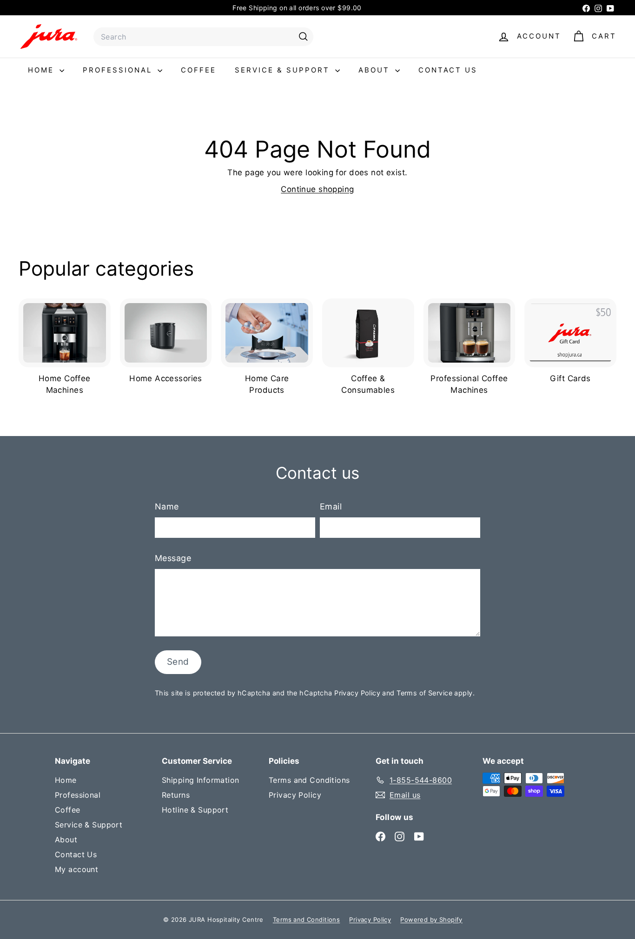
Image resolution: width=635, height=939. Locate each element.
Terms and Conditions (309, 780)
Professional (119, 70)
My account (76, 869)
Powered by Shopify (431, 919)
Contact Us (447, 70)
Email (331, 506)
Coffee (198, 70)
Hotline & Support (195, 809)
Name (167, 506)
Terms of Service (424, 693)
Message (173, 558)
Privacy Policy (357, 693)
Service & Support (284, 70)
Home (42, 70)
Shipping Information (200, 780)
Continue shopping (317, 189)
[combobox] (203, 36)
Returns (176, 795)
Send (178, 661)
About (375, 70)
